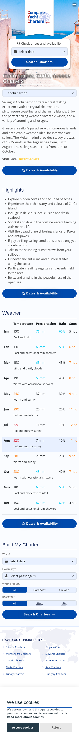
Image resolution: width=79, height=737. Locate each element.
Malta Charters (14, 667)
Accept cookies (23, 727)
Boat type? (8, 597)
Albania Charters (15, 647)
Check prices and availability (41, 43)
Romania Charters (55, 660)
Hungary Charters (55, 674)
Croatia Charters (15, 660)
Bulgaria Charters (55, 647)
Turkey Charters (15, 674)
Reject (56, 727)
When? (6, 554)
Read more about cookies (25, 717)
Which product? (11, 583)
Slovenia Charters (55, 653)
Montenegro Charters (18, 653)
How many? (9, 569)
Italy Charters (53, 667)
